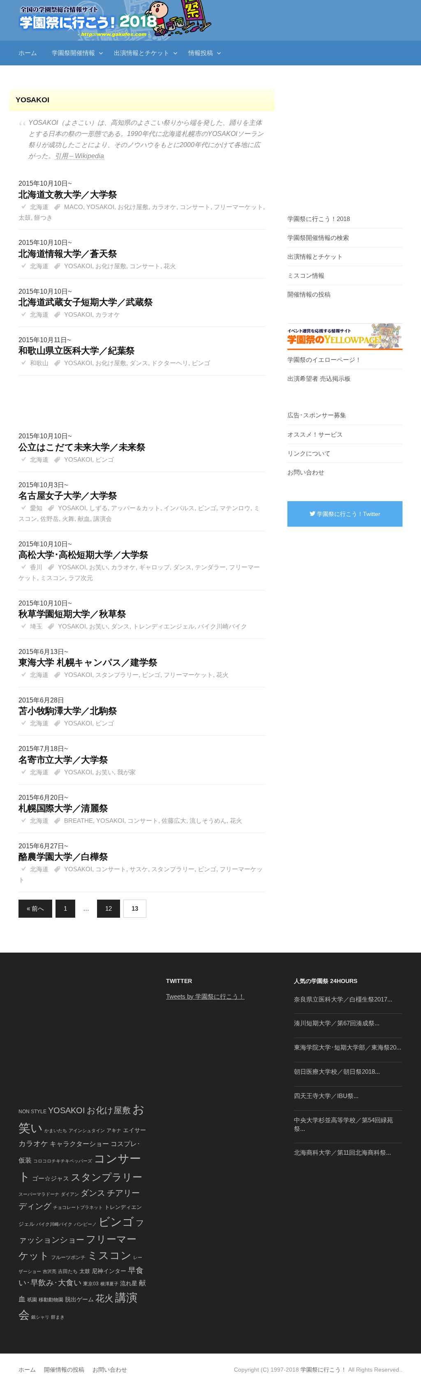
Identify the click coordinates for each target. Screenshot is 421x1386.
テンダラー (210, 567)
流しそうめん (208, 820)
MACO (73, 206)
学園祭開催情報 (73, 52)
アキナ (113, 1130)
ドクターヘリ (169, 362)
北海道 (39, 206)
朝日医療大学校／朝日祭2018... (337, 1071)
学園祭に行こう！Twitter (347, 514)
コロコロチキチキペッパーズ (62, 1160)
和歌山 (39, 362)
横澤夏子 (109, 1283)
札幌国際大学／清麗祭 (63, 808)
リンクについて (309, 453)
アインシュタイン (87, 1130)
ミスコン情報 (305, 275)
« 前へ (35, 908)
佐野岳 (49, 518)
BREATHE (78, 820)
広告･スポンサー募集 (316, 415)
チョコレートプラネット (78, 1207)
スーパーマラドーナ (39, 1194)
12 (108, 908)
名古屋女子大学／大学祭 (68, 495)
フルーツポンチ (68, 1257)
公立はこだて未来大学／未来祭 (82, 447)
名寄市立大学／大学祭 (63, 760)
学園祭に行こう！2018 (318, 218)
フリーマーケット (238, 206)
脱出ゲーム (79, 1299)
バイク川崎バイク (222, 626)
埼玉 (36, 626)
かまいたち (55, 1130)
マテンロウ (235, 507)
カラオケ (164, 206)
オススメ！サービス (315, 434)
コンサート (195, 206)
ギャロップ (154, 567)
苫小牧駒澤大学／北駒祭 (68, 711)
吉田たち (68, 1271)
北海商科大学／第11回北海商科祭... (342, 1152)
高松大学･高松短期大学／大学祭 (83, 555)
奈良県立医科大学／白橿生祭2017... (343, 999)
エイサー (134, 1130)
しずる (98, 507)
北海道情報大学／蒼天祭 (68, 254)
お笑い (98, 567)
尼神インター (109, 1271)
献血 (84, 518)
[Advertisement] (138, 395)
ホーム (28, 52)
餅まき (58, 1317)
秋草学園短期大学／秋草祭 (72, 614)
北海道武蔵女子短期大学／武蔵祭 (86, 302)
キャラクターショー (79, 1143)
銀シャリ (40, 1317)
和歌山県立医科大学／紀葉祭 (77, 350)
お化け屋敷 (133, 206)
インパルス (179, 507)
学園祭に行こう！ (324, 1369)
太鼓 (25, 217)
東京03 (91, 1283)
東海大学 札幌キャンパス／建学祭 (88, 662)
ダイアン (70, 1194)
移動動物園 (51, 1299)
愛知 (36, 507)
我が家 (126, 772)
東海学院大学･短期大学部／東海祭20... (347, 1047)
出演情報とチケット (141, 52)
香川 (36, 567)
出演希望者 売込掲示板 (319, 378)
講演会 (102, 518)
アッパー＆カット (135, 507)
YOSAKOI (100, 206)
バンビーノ (85, 1224)
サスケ (139, 869)
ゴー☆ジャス (50, 1178)
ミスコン (52, 577)
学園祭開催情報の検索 (318, 237)
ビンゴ (201, 362)
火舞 (68, 518)
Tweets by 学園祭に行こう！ (205, 996)
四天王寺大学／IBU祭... (326, 1095)
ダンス (139, 362)
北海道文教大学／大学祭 (68, 194)
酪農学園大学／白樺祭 (63, 857)
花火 (170, 265)
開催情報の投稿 (309, 294)
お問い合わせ (305, 472)
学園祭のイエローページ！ (324, 359)
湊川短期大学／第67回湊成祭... (336, 1023)
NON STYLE (32, 1111)
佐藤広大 (174, 820)
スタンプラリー (117, 674)
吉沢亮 (49, 1271)
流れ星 (128, 1283)
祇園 (32, 1300)
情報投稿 (200, 52)
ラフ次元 (80, 577)
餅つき (43, 217)
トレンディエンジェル (163, 626)
